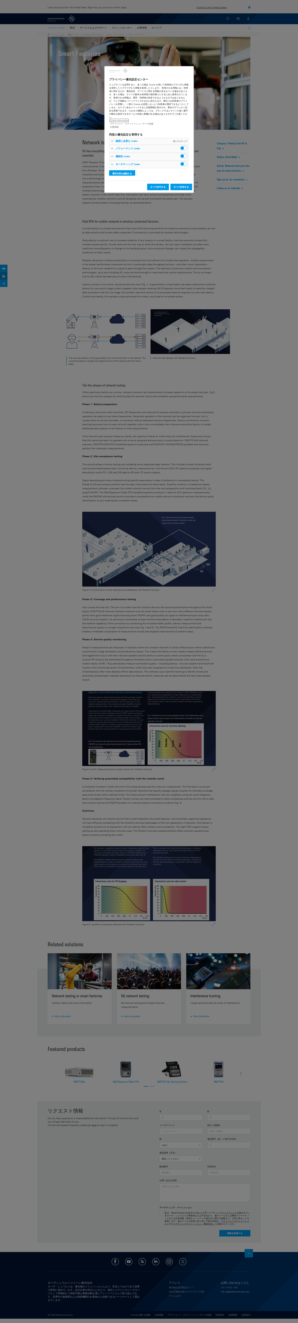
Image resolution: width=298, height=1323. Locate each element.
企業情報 (114, 127)
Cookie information (119, 120)
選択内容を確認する (122, 173)
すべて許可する (158, 187)
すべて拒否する (181, 187)
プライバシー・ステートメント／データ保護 (131, 123)
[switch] (183, 148)
